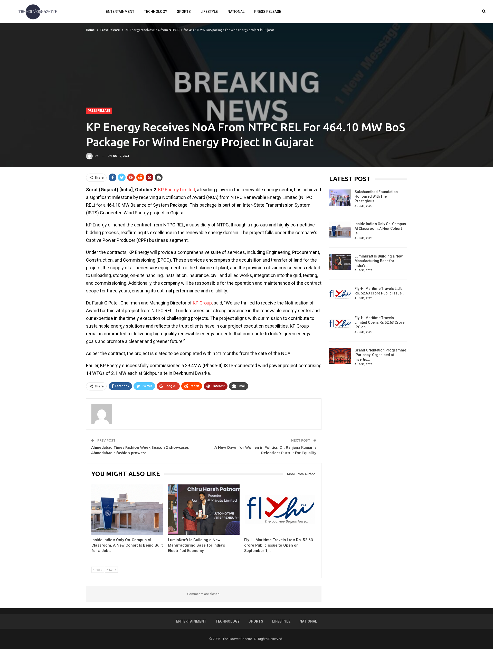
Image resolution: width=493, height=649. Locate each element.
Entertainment (120, 11)
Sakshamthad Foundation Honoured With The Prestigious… (376, 196)
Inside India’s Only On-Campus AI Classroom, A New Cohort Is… (380, 228)
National (235, 11)
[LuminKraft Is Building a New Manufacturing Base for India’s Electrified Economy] (204, 509)
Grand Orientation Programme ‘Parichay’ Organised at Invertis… (380, 354)
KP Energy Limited (176, 189)
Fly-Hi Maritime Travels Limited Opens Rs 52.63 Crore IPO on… (379, 322)
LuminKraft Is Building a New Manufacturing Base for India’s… (379, 261)
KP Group (202, 303)
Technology (155, 11)
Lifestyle (209, 11)
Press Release (267, 11)
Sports (184, 11)
